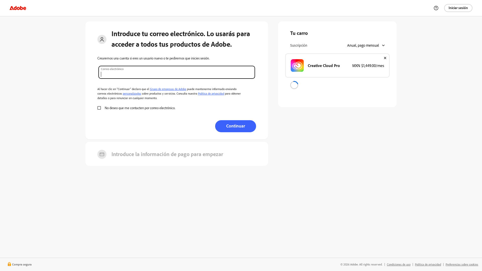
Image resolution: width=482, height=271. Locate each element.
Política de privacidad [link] (428, 264)
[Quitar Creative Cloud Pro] (385, 58)
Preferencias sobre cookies (462, 264)
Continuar (235, 125)
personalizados (132, 93)
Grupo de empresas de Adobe (168, 89)
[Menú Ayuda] (436, 8)
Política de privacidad (211, 93)
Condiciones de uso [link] (398, 264)
